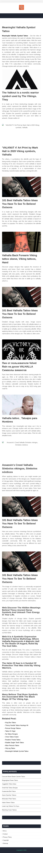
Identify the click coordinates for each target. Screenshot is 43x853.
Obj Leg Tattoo (10, 748)
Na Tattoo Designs (11, 734)
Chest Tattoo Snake (12, 737)
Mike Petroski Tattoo (12, 745)
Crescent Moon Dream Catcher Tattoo (13, 776)
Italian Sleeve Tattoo (8, 802)
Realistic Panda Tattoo (12, 740)
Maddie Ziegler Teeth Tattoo (14, 742)
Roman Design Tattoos (13, 728)
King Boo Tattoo (10, 722)
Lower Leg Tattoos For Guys (10, 806)
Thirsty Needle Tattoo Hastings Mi (16, 725)
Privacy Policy (7, 837)
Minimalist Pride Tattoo (9, 799)
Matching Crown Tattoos (9, 810)
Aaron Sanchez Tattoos (9, 795)
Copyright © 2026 (21, 850)
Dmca (4, 831)
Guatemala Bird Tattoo (9, 791)
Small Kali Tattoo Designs (10, 788)
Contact (5, 834)
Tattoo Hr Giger (10, 731)
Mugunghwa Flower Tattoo (10, 780)
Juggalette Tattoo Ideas (9, 784)
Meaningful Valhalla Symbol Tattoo (15, 36)
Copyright (6, 840)
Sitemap (5, 843)
